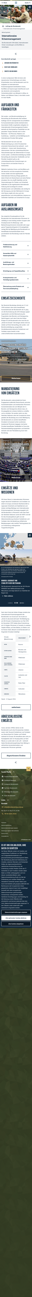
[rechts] (30, 665)
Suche (27, 3)
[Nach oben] (28, 769)
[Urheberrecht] (30, 7)
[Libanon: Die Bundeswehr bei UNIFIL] (18, 546)
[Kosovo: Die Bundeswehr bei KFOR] (13, 543)
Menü (5, 3)
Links (3, 800)
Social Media (6, 772)
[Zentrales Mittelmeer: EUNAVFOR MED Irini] (12, 546)
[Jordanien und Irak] (21, 546)
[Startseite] (3, 26)
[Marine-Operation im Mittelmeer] (7, 545)
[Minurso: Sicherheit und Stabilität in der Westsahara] (3, 549)
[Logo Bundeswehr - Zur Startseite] (16, 3)
